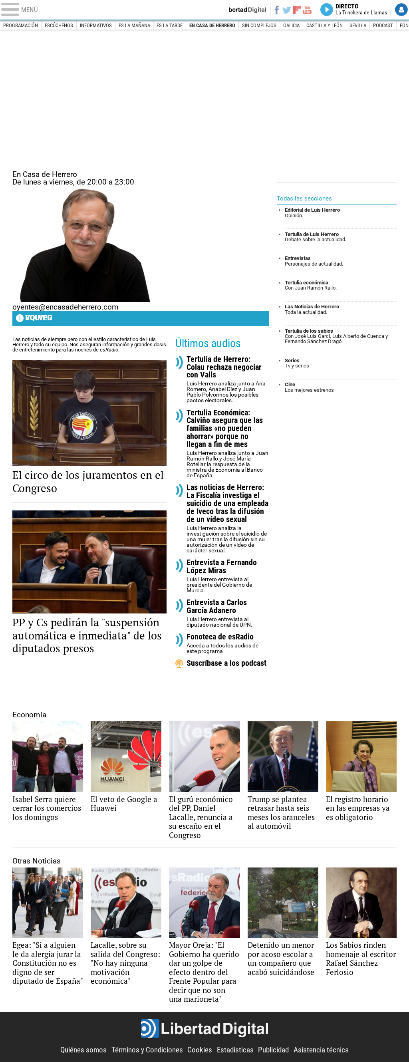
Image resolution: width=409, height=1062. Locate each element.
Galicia (291, 25)
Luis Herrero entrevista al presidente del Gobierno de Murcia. (222, 576)
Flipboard (297, 10)
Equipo (38, 318)
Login (401, 9)
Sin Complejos (259, 25)
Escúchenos (59, 25)
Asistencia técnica (321, 1050)
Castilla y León (324, 25)
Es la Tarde (170, 25)
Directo (361, 9)
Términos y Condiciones (147, 1050)
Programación (20, 25)
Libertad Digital (204, 1028)
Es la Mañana (134, 25)
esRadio (204, 9)
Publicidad (273, 1050)
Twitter (287, 9)
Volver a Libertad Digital (240, 9)
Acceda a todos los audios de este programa (222, 643)
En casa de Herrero (212, 25)
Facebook (277, 9)
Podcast (383, 25)
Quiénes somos (83, 1050)
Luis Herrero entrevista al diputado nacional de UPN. (219, 613)
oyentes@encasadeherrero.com (65, 307)
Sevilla (357, 25)
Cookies (199, 1050)
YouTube (307, 9)
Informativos (96, 25)
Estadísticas (235, 1050)
